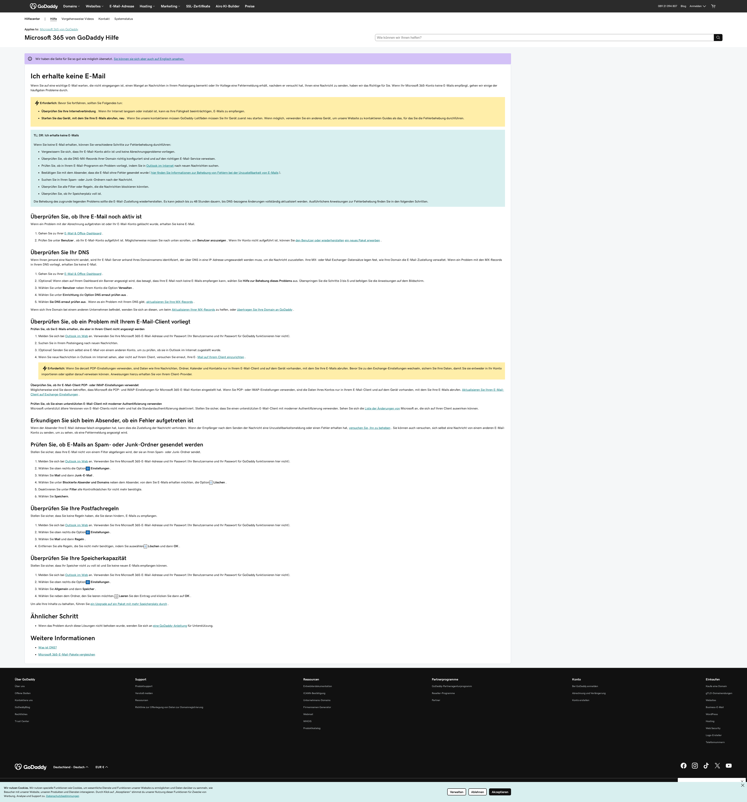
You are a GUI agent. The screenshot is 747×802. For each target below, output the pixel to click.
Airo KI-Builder (227, 6)
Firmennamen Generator (317, 707)
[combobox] (544, 37)
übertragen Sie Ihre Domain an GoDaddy (264, 309)
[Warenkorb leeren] (713, 6)
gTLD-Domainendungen (719, 693)
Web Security (713, 728)
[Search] (718, 37)
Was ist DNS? (47, 647)
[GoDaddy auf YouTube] (728, 768)
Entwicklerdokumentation (317, 686)
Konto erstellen (580, 700)
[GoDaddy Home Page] (31, 767)
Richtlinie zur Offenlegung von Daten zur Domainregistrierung (169, 707)
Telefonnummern (715, 742)
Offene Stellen (23, 693)
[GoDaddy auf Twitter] (717, 768)
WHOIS (307, 721)
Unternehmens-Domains (317, 700)
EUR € (100, 767)
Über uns (20, 686)
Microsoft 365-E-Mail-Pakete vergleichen (66, 654)
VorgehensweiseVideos (77, 18)
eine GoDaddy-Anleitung (170, 625)
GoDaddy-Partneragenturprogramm (452, 686)
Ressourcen (141, 700)
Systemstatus (123, 18)
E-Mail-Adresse (122, 6)
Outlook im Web (76, 335)
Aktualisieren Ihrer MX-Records (193, 309)
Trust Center (22, 721)
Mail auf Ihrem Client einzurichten (220, 356)
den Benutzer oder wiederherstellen (319, 240)
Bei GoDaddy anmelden (585, 686)
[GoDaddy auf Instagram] (694, 768)
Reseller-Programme (443, 693)
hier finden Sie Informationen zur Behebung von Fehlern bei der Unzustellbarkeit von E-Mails (214, 172)
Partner (436, 700)
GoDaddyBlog (22, 707)
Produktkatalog (311, 728)
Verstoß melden (144, 693)
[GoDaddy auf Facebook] (683, 768)
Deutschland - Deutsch (69, 767)
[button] (742, 781)
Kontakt (104, 18)
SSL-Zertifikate (198, 6)
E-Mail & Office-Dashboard (82, 233)
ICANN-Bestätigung (314, 693)
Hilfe (53, 18)
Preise (250, 6)
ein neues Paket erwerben (362, 240)
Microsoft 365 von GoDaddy (59, 29)
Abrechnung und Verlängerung (589, 693)
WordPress (712, 714)
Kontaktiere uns (24, 700)
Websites (711, 700)
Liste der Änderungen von (382, 408)
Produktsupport (144, 686)
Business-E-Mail (715, 707)
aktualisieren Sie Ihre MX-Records (169, 301)
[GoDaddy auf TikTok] (706, 768)
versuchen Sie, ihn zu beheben (369, 427)
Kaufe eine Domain (716, 686)
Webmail (308, 714)
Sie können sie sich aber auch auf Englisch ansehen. (149, 58)
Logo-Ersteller (714, 735)
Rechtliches (21, 714)
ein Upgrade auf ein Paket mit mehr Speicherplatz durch (128, 603)
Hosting (710, 721)
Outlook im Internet (160, 165)
